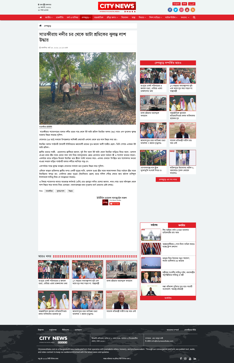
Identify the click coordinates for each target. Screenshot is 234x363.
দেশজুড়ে (47, 26)
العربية (191, 4)
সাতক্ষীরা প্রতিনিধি (45, 127)
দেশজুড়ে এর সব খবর (168, 179)
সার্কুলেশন (53, 330)
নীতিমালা (65, 330)
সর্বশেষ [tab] (154, 225)
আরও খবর (44, 256)
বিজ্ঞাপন (41, 330)
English (176, 4)
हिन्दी (184, 4)
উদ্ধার (71, 191)
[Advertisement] (168, 40)
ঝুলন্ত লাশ (60, 191)
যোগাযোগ (78, 330)
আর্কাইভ (168, 298)
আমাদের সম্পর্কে (173, 330)
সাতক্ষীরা (49, 191)
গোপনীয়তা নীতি (190, 330)
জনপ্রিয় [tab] (182, 225)
